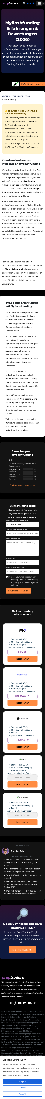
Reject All (22, 1094)
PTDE (20, 652)
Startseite (6, 96)
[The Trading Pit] (28, 3)
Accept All (22, 1081)
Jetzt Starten (22, 658)
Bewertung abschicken (18, 591)
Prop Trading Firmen (21, 96)
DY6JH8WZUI (20, 696)
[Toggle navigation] (32, 3)
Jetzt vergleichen (22, 949)
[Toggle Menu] (39, 3)
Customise (22, 1088)
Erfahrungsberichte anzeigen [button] (22, 485)
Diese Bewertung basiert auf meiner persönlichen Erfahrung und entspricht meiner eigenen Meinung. (24, 581)
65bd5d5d (20, 740)
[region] (22, 1077)
